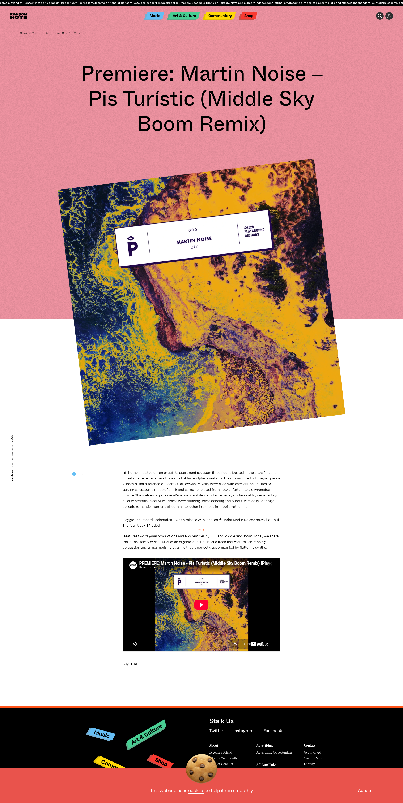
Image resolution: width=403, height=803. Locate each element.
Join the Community (223, 758)
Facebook (12, 475)
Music (155, 15)
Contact (309, 745)
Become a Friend (220, 752)
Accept (365, 790)
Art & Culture (184, 15)
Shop (249, 15)
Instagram (243, 731)
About (213, 745)
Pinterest (12, 450)
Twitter (12, 462)
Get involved (312, 752)
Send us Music (314, 758)
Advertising (264, 745)
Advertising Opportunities (274, 752)
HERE (134, 663)
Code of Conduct (221, 764)
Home (23, 33)
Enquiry (309, 764)
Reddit (12, 438)
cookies (196, 790)
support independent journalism (71, 3)
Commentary (220, 15)
